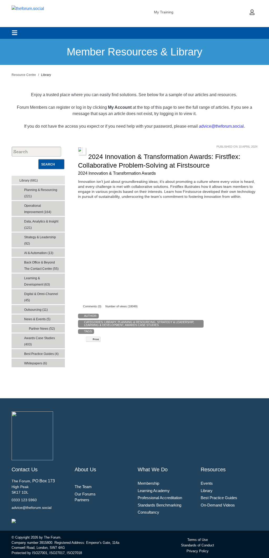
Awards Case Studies (142, 325)
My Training (163, 12)
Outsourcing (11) (36, 310)
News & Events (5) (37, 319)
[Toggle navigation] (15, 33)
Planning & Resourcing (137, 322)
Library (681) (28, 180)
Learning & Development (103, 325)
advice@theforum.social (221, 126)
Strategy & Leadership (175, 322)
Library (110, 322)
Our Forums (85, 494)
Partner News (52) (42, 328)
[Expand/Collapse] (57, 178)
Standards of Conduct (197, 545)
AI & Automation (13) (38, 253)
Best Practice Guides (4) (41, 354)
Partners (82, 500)
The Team (83, 486)
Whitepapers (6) (35, 363)
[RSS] (62, 179)
